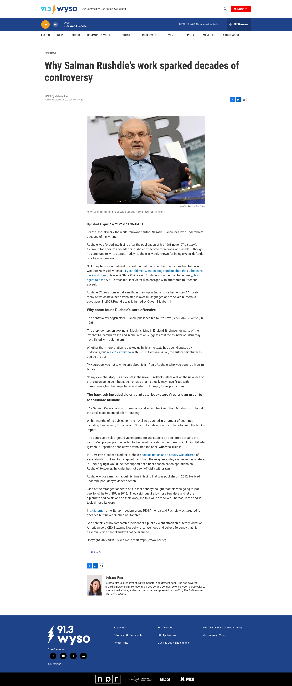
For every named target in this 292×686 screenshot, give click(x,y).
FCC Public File (165, 627)
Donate (242, 9)
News (61, 35)
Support (190, 35)
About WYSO (231, 35)
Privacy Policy (121, 643)
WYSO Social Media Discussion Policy (222, 627)
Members (209, 35)
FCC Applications (167, 635)
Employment (120, 627)
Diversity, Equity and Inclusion (173, 643)
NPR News (50, 53)
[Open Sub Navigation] (52, 35)
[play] (45, 25)
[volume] (55, 24)
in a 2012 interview (118, 352)
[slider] (61, 24)
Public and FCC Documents (128, 635)
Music (76, 35)
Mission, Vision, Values (214, 635)
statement (99, 510)
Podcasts (126, 35)
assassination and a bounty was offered (169, 455)
